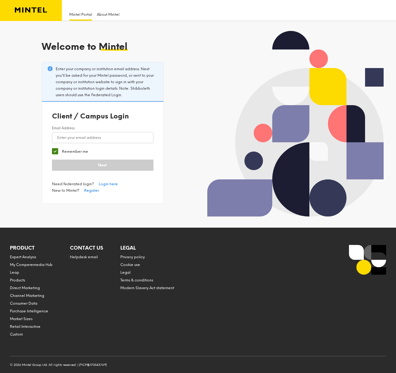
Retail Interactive (25, 326)
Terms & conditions (136, 280)
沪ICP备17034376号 (93, 365)
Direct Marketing (25, 288)
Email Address (63, 128)
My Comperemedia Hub (31, 265)
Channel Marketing (27, 296)
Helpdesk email (84, 257)
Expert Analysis (23, 257)
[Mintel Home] (31, 10)
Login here (108, 184)
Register (91, 190)
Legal (125, 272)
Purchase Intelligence (29, 311)
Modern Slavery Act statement (147, 288)
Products (17, 280)
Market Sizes (21, 319)
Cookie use (130, 265)
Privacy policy (132, 257)
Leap (14, 272)
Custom (16, 334)
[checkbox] (70, 151)
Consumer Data (23, 303)
